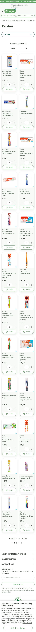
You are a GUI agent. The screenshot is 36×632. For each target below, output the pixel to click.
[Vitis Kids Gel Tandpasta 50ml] (9, 61)
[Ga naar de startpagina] (20, 6)
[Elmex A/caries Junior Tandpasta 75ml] (9, 180)
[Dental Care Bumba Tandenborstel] (26, 466)
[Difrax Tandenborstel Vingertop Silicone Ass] (26, 384)
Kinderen (29, 20)
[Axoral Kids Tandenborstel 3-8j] (26, 101)
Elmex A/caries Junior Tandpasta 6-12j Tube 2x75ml (26, 233)
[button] (18, 34)
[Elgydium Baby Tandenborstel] (26, 180)
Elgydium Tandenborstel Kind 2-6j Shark (26, 516)
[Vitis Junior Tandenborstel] (9, 502)
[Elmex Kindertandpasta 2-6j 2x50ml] (26, 344)
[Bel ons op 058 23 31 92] (2, 11)
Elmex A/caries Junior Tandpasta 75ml (8, 193)
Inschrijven (18, 584)
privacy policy (5, 592)
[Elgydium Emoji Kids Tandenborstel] (9, 139)
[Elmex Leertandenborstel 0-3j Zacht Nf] (26, 426)
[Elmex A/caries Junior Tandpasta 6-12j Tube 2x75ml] (26, 220)
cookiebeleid (27, 623)
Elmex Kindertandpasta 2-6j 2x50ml (26, 358)
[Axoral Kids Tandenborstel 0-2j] (9, 466)
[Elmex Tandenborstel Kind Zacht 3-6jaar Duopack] (9, 260)
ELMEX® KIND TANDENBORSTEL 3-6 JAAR (9, 315)
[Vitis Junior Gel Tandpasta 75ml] (9, 101)
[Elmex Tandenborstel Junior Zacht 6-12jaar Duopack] (26, 302)
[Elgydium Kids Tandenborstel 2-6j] (9, 220)
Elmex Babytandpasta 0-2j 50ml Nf (26, 153)
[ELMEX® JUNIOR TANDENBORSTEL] (9, 344)
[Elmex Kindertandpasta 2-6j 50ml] (26, 61)
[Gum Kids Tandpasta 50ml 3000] (9, 426)
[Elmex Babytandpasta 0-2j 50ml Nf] (26, 139)
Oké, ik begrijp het (18, 628)
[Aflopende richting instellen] (26, 48)
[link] (12, 543)
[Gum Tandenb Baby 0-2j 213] (9, 384)
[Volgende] (24, 543)
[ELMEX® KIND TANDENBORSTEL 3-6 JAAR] (9, 302)
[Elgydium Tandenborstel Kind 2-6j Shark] (26, 502)
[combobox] (15, 15)
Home (3, 20)
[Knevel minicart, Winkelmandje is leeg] (6, 11)
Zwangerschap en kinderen (16, 20)
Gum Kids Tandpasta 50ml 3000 (7, 440)
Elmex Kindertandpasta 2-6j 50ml (26, 75)
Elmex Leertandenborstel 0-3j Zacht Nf (26, 440)
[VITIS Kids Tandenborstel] (26, 260)
